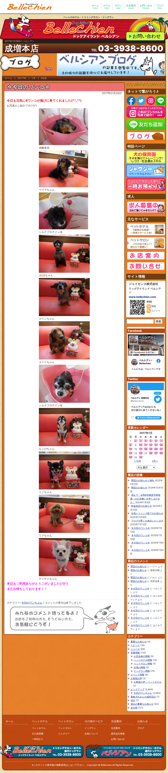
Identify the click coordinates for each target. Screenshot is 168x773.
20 (156, 449)
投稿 (153, 306)
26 (150, 453)
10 (140, 445)
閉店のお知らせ (139, 487)
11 (146, 445)
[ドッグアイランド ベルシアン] (29, 7)
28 (161, 453)
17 (140, 449)
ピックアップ (137, 689)
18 (145, 449)
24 (140, 453)
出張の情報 (139, 667)
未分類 (134, 707)
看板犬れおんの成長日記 (143, 696)
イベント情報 (137, 674)
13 (156, 445)
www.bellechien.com (142, 296)
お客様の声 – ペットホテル (147, 682)
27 (156, 453)
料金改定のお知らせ (141, 506)
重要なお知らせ (139, 641)
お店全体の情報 (142, 656)
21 (161, 449)
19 (150, 449)
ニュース (135, 649)
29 (130, 457)
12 (150, 445)
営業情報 (135, 652)
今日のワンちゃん (31, 602)
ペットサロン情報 (143, 663)
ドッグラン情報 (142, 671)
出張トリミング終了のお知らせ (147, 513)
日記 (133, 700)
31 (140, 457)
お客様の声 (136, 678)
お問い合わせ (147, 36)
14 (161, 445)
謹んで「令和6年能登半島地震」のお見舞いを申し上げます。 (145, 499)
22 (130, 453)
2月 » (155, 460)
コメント (155, 310)
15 (130, 449)
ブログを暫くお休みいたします (147, 520)
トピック (135, 645)
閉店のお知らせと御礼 (142, 480)
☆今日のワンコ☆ (28, 87)
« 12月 (137, 460)
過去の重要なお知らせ (142, 704)
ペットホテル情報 (143, 660)
